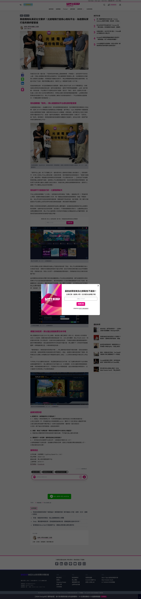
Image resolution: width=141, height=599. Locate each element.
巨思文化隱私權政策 (83, 308)
